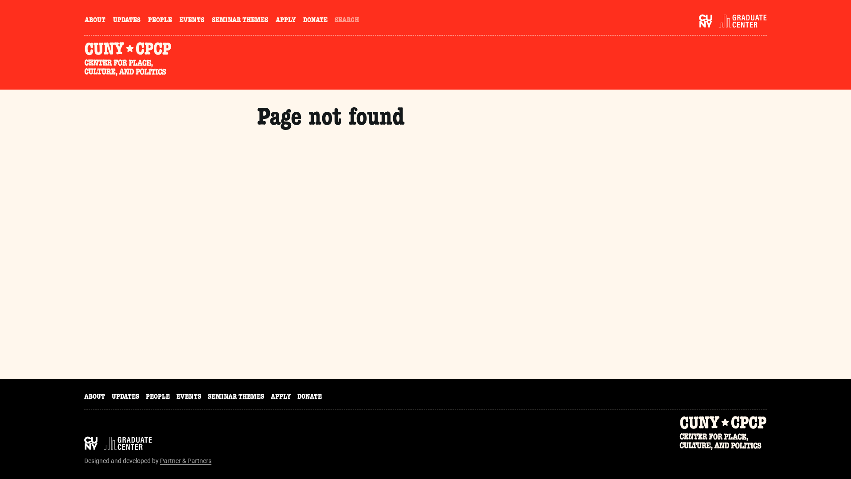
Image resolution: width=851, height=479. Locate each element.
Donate (315, 20)
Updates (127, 20)
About (95, 20)
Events (192, 20)
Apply (286, 20)
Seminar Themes (240, 20)
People (160, 20)
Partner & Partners (185, 460)
